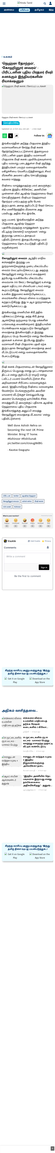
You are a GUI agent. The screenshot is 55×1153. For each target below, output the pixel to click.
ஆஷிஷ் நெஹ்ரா (29, 495)
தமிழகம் (39, 9)
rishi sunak (7, 506)
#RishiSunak (28, 438)
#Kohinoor (14, 438)
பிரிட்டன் (6, 495)
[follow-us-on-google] (49, 135)
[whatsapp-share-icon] (4, 137)
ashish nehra (26, 501)
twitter (16, 495)
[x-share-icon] (10, 137)
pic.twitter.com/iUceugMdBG (25, 443)
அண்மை (9, 9)
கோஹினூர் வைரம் (11, 501)
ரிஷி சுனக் (39, 501)
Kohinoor (17, 506)
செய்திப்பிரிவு (11, 123)
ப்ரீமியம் (24, 10)
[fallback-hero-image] (12, 722)
